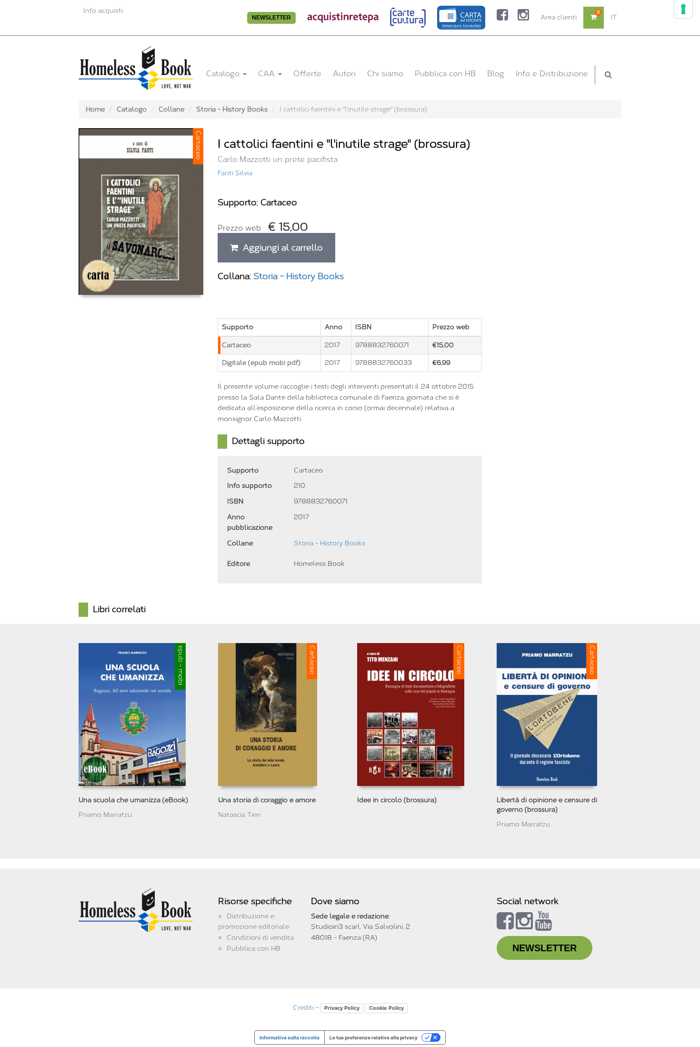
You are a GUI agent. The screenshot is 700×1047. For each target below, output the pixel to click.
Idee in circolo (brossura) (397, 800)
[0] (593, 17)
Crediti (303, 1008)
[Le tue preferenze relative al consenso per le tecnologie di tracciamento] (683, 9)
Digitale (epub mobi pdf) (261, 363)
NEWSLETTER (271, 17)
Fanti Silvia (235, 173)
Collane (171, 109)
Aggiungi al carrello (280, 247)
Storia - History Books (232, 109)
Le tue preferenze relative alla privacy (374, 1037)
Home (95, 109)
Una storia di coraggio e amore (267, 800)
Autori (344, 73)
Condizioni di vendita (260, 938)
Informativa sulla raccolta (290, 1037)
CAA (267, 73)
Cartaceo (236, 345)
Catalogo (224, 73)
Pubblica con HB (445, 73)
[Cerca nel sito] (608, 74)
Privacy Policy (342, 1008)
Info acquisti (103, 11)
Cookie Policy (386, 1008)
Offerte (307, 73)
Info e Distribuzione (552, 73)
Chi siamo (385, 73)
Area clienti (558, 17)
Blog (495, 73)
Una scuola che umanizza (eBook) (133, 800)
